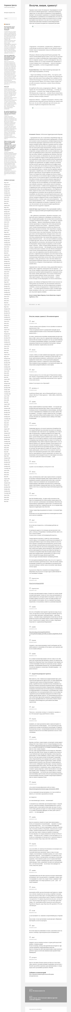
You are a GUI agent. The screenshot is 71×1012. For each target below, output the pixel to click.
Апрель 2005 (7, 478)
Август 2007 (6, 420)
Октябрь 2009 (7, 367)
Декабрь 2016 (7, 188)
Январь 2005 (6, 485)
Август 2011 (6, 321)
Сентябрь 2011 (7, 319)
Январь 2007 (6, 435)
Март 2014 (6, 257)
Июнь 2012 (6, 300)
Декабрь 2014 (7, 238)
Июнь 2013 (6, 275)
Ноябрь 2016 (7, 191)
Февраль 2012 (7, 309)
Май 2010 (6, 352)
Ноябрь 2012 (7, 290)
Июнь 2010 (6, 350)
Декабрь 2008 (7, 387)
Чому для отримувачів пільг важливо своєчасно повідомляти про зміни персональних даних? (10, 57)
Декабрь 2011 (7, 313)
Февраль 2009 (7, 383)
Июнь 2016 (6, 201)
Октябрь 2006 (7, 441)
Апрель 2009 (7, 379)
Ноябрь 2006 (7, 439)
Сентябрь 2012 (7, 294)
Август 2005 (6, 470)
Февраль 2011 (7, 333)
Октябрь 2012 (7, 292)
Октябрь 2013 (7, 267)
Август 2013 (6, 271)
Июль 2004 (6, 497)
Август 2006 (6, 445)
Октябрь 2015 (7, 217)
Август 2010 (6, 346)
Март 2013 (6, 282)
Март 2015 (6, 232)
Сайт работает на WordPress (35, 1009)
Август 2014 (6, 246)
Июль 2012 (6, 298)
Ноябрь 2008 (7, 389)
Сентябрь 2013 (7, 269)
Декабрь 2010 (7, 338)
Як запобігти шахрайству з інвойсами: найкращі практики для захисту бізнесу (10, 112)
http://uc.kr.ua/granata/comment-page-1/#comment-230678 (44, 789)
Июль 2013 (6, 273)
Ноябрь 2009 (7, 364)
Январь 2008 (6, 410)
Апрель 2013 (7, 280)
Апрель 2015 (7, 230)
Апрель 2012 (7, 304)
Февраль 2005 (7, 483)
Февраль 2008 (7, 408)
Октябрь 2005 (7, 466)
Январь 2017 (6, 186)
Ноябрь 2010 (7, 340)
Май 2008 (6, 402)
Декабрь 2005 (7, 462)
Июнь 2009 (6, 375)
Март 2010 (6, 356)
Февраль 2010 (7, 358)
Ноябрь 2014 (7, 240)
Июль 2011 (6, 323)
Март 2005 (6, 480)
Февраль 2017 (7, 184)
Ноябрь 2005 (7, 464)
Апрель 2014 (7, 255)
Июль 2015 (6, 224)
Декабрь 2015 (7, 213)
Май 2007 (6, 427)
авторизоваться (33, 976)
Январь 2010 (6, 360)
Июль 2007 (6, 422)
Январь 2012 (6, 311)
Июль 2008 (6, 398)
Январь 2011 (6, 335)
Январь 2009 (6, 385)
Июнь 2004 (6, 499)
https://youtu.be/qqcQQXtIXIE (36, 583)
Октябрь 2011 (7, 317)
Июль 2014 (6, 248)
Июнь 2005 (6, 474)
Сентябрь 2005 (7, 468)
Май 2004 (6, 501)
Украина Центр (10, 5)
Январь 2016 (6, 211)
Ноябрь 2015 (7, 215)
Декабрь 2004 (7, 487)
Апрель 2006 (7, 453)
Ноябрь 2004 (7, 489)
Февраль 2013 (7, 284)
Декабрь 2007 (7, 412)
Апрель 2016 (7, 205)
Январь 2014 (6, 261)
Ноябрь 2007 (7, 414)
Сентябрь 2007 (7, 418)
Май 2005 (6, 476)
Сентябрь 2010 (7, 344)
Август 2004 (6, 495)
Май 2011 (6, 327)
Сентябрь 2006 (7, 443)
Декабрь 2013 (7, 263)
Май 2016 (6, 203)
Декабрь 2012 (7, 288)
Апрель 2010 (7, 354)
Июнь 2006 (6, 449)
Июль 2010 (6, 348)
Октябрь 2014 (7, 242)
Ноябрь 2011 (7, 315)
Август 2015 (6, 222)
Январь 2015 (6, 236)
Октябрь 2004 (7, 491)
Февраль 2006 (7, 458)
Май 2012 (6, 302)
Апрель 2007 (7, 429)
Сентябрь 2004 (7, 493)
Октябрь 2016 (7, 193)
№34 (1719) (6, 86)
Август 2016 (6, 197)
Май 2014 (6, 253)
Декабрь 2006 (7, 437)
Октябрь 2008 (7, 391)
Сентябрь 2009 (7, 369)
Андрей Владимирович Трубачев (41, 673)
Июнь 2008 (6, 400)
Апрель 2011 (7, 329)
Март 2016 (6, 207)
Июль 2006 (6, 447)
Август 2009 (6, 371)
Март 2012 (6, 306)
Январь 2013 (6, 286)
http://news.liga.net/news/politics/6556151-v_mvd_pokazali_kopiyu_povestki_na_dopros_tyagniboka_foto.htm (45, 633)
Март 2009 (6, 381)
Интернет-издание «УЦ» (9, 12)
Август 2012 (6, 296)
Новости (7, 24)
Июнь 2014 (6, 251)
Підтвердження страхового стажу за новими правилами (9, 28)
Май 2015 (6, 228)
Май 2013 (6, 278)
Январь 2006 (6, 460)
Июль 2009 (6, 373)
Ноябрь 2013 (7, 265)
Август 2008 (6, 396)
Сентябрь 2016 (7, 195)
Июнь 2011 (6, 325)
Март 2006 (6, 456)
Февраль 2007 (7, 433)
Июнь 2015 (6, 226)
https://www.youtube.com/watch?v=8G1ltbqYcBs (47, 745)
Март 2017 (6, 182)
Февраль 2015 (7, 234)
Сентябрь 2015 (7, 220)
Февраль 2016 (7, 209)
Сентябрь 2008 (7, 393)
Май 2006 (6, 451)
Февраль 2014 (7, 259)
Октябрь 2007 (7, 416)
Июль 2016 (6, 199)
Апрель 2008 (7, 404)
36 (39, 304)
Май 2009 (6, 377)
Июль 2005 (6, 472)
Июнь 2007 (6, 424)
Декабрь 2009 (7, 362)
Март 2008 (6, 406)
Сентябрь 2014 (7, 244)
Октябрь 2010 (7, 342)
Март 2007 (6, 431)
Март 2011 (6, 331)
